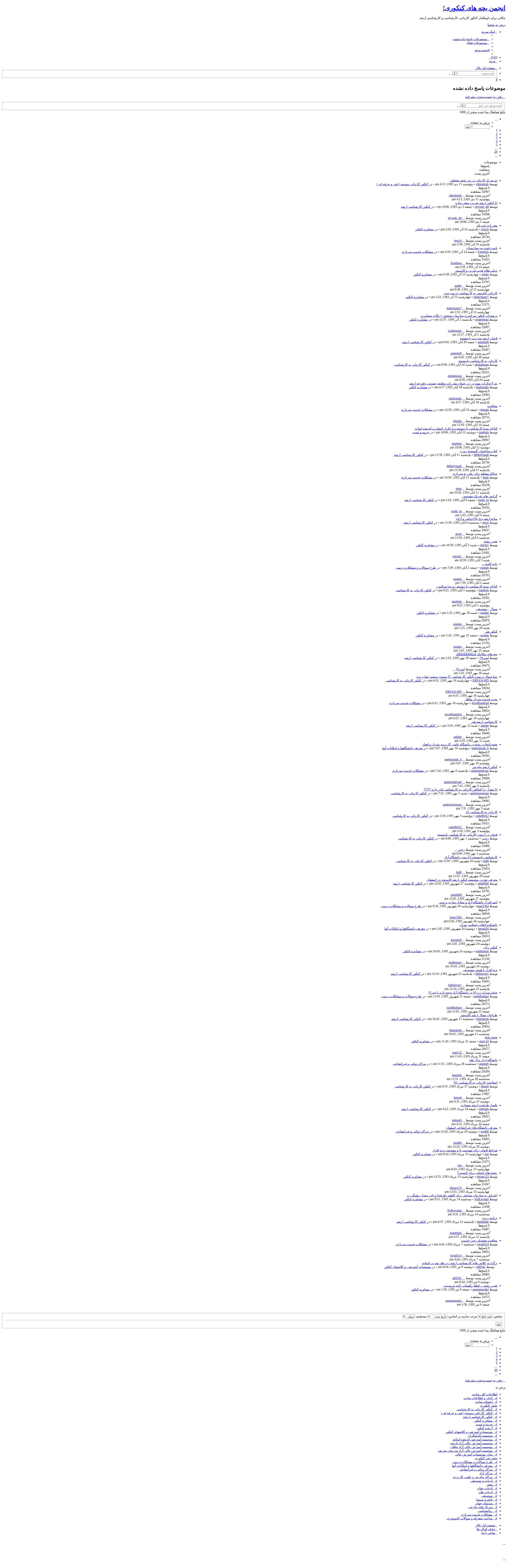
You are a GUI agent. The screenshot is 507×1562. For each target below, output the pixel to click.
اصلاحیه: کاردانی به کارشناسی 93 (475, 1082)
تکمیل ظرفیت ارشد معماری (478, 1105)
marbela (484, 432)
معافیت (492, 406)
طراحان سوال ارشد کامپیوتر (478, 1015)
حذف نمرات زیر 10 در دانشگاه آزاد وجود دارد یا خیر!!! (462, 992)
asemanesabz (481, 1289)
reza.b (485, 229)
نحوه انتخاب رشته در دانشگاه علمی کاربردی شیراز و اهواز (459, 744)
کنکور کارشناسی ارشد (415, 206)
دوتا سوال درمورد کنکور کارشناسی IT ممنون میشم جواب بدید (456, 676)
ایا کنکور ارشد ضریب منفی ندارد (476, 203)
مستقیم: (421, 1316)
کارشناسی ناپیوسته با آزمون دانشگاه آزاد (471, 857)
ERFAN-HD (481, 680)
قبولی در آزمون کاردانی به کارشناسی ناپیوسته (467, 834)
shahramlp (482, 387)
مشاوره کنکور (424, 229)
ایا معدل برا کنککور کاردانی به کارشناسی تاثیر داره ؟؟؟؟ (460, 789)
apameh (484, 1063)
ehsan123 (483, 1176)
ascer (485, 522)
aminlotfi (483, 342)
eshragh (484, 1109)
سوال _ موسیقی (486, 609)
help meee (491, 1037)
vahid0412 (482, 816)
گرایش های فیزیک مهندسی (479, 496)
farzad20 (483, 928)
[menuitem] (471, 39)
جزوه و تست (420, 432)
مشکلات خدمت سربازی (417, 252)
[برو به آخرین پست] (463, 195)
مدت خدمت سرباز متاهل (481, 699)
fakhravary (482, 973)
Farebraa (483, 252)
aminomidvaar (480, 770)
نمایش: (497, 1316)
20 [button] (495, 151)
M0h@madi (481, 455)
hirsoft (485, 1086)
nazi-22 (484, 1041)
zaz (487, 1154)
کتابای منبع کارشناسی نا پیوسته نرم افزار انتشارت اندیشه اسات (456, 428)
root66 (485, 1131)
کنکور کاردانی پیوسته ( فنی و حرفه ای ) (402, 184)
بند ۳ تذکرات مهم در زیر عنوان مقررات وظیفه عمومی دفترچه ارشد (453, 383)
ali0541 (481, 1267)
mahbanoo (482, 951)
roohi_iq (483, 500)
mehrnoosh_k (480, 748)
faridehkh (483, 1221)
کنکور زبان (490, 947)
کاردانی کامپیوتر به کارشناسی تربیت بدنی (470, 293)
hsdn (486, 477)
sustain (484, 567)
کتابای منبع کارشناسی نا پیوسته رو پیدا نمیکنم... (466, 586)
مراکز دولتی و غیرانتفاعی (409, 1063)
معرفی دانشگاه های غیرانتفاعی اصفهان (471, 1127)
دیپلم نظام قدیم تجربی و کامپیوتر (476, 270)
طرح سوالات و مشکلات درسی (416, 567)
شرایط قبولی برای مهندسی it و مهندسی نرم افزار (465, 1150)
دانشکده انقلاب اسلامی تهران (478, 925)
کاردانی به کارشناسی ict (481, 812)
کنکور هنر (491, 631)
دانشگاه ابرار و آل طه (483, 1060)
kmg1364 (483, 906)
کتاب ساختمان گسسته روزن (478, 451)
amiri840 (483, 883)
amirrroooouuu (479, 793)
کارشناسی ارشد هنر (484, 722)
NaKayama (482, 1199)
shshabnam (482, 364)
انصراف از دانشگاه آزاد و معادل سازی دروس (468, 902)
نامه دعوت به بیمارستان (481, 248)
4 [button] (496, 141)
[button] (496, 119)
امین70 (484, 658)
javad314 (483, 1244)
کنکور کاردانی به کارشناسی (412, 364)
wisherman (482, 319)
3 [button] (496, 137)
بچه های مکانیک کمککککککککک (476, 654)
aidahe (485, 725)
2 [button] (496, 134)
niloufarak (482, 184)
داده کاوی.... (489, 564)
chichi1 (484, 545)
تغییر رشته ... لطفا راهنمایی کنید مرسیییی (470, 1285)
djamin (484, 409)
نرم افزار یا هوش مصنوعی (480, 970)
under (485, 274)
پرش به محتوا (496, 25)
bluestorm (483, 1019)
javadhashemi (480, 703)
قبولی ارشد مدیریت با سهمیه (478, 338)
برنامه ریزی (489, 1218)
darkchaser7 (481, 297)
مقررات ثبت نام (487, 225)
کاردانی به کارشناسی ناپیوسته (477, 361)
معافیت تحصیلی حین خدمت (479, 1240)
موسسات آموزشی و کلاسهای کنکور (407, 1267)
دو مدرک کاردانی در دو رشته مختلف (473, 180)
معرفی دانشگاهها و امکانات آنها (402, 748)
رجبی (485, 838)
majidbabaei (481, 996)
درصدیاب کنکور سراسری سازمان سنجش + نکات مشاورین (458, 315)
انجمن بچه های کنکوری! (474, 7)
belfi (486, 861)
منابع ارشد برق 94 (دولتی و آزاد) (476, 518)
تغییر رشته (490, 541)
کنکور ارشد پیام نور (484, 767)
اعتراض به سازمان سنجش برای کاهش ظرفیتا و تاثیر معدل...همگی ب (452, 1195)
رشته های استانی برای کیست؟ (477, 1173)
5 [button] (496, 144)
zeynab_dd (482, 206)
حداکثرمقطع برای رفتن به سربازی (475, 473)
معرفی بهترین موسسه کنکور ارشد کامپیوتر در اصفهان (462, 879)
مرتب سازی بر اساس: (462, 1316)
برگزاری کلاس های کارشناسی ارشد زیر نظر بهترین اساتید (459, 1263)
